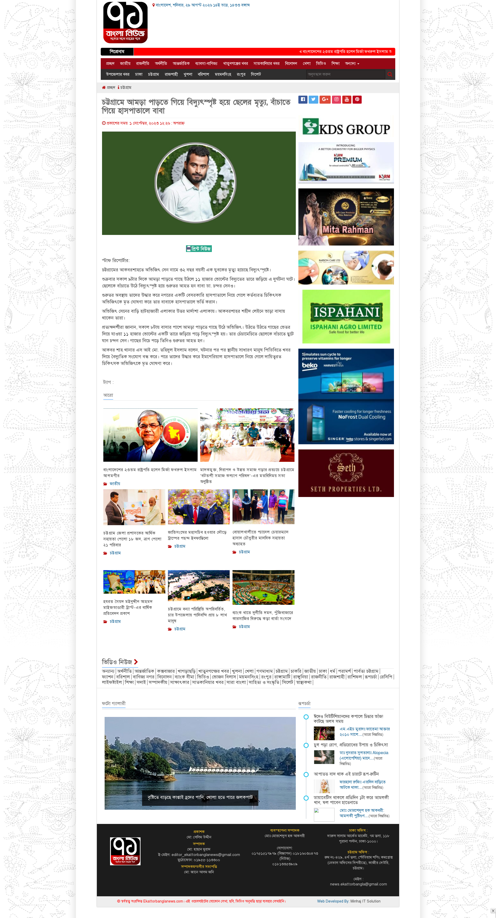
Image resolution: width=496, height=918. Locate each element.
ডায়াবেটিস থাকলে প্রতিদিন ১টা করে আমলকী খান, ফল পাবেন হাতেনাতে (351, 800)
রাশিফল (354, 677)
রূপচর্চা (371, 677)
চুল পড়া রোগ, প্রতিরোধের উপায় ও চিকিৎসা (351, 745)
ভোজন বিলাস (224, 677)
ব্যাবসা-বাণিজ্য (206, 63)
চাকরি (296, 671)
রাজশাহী (171, 74)
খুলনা (188, 74)
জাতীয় (125, 63)
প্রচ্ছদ (110, 63)
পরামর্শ (344, 671)
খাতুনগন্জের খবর (213, 671)
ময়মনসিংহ (223, 74)
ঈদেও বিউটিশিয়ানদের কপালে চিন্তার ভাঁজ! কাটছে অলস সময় (348, 719)
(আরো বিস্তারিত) (372, 734)
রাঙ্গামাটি (282, 677)
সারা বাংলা (236, 682)
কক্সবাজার (166, 671)
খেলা (307, 63)
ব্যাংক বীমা (184, 677)
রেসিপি (386, 677)
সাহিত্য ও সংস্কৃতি (264, 682)
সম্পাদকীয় (158, 682)
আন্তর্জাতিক (181, 63)
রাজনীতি (142, 63)
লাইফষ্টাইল (112, 682)
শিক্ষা (335, 63)
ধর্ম (332, 671)
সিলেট (256, 74)
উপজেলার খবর (117, 74)
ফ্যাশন (107, 677)
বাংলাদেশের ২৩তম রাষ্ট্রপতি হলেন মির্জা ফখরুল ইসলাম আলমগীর (330, 51)
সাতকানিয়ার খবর (267, 63)
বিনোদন (291, 63)
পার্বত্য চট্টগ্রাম (366, 671)
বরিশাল (203, 74)
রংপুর (241, 74)
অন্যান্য (351, 63)
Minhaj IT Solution (366, 901)
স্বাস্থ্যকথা (304, 682)
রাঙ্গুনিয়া (300, 677)
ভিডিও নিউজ (118, 662)
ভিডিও (321, 63)
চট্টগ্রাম (153, 74)
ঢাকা (138, 74)
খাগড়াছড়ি (187, 671)
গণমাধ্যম (265, 671)
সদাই (141, 682)
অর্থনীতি (161, 63)
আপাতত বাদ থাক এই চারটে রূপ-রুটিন (346, 774)
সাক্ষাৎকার (179, 682)
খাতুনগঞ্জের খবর (235, 63)
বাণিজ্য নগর (143, 677)
